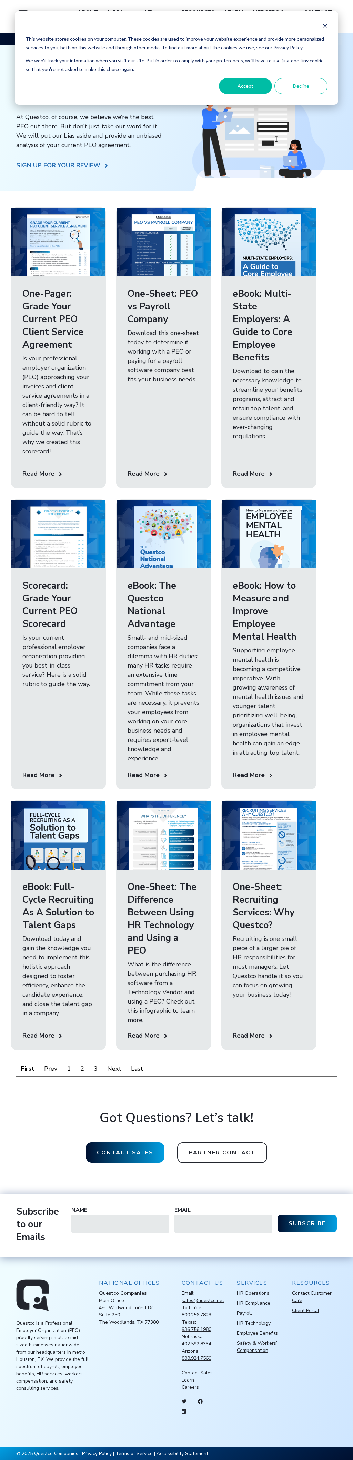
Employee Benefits (257, 1333)
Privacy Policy (97, 1453)
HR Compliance (253, 1303)
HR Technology (254, 1323)
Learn (188, 1380)
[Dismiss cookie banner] (325, 26)
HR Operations (253, 1293)
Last (137, 1068)
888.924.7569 (196, 1358)
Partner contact (222, 1152)
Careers (190, 1387)
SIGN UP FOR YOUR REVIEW (58, 165)
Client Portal (305, 1310)
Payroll (244, 1313)
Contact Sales (197, 1372)
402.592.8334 (196, 1344)
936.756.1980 (196, 1329)
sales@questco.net (203, 1300)
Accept (245, 86)
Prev (50, 1068)
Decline (301, 86)
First (27, 1068)
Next (114, 1068)
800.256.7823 (196, 1315)
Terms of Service (134, 1453)
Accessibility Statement (182, 1453)
